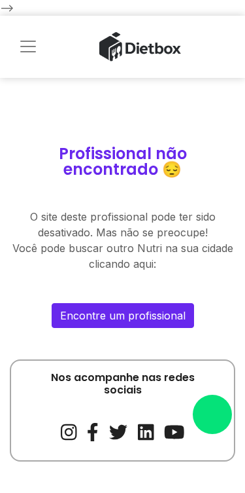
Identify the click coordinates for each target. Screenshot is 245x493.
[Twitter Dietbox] (118, 430)
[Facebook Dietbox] (92, 430)
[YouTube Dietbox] (174, 430)
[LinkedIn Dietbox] (146, 430)
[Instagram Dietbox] (69, 430)
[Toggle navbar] (28, 46)
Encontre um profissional (123, 315)
